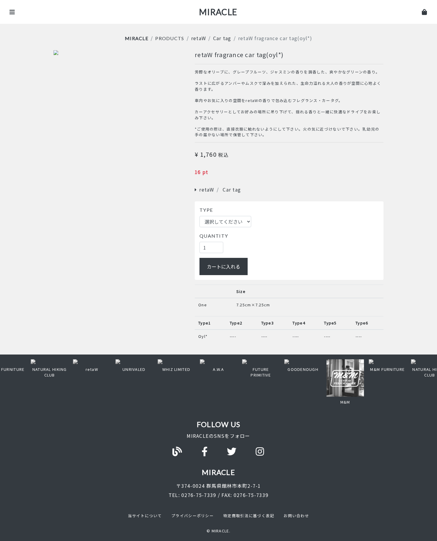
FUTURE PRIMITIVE (261, 372)
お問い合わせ (296, 515)
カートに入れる (223, 266)
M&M (345, 402)
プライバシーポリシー (192, 515)
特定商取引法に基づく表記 (248, 515)
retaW (198, 38)
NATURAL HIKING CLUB (49, 372)
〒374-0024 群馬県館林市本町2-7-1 (218, 485)
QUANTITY (213, 236)
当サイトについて (145, 515)
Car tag (222, 38)
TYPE (206, 210)
